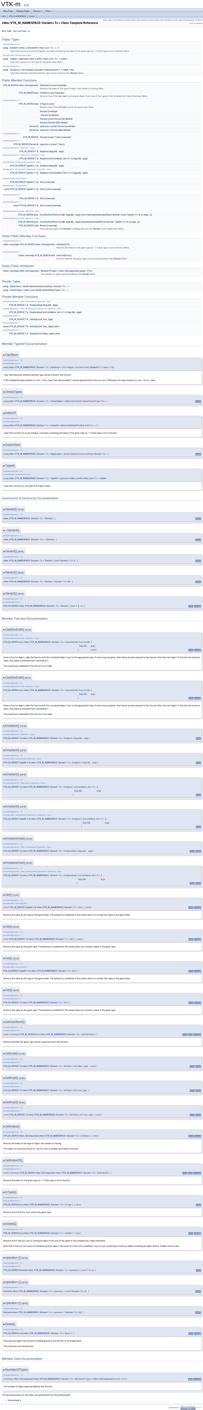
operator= (45, 126)
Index (63, 59)
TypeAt (13, 59)
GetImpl (33, 319)
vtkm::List (44, 48)
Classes (36, 11)
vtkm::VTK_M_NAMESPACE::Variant (26, 367)
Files (48, 11)
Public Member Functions (122, 20)
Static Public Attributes (163, 20)
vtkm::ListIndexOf (28, 48)
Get (42, 182)
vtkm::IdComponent (28, 85)
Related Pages (23, 11)
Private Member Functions (192, 20)
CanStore (14, 70)
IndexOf (14, 48)
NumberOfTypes (49, 271)
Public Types (107, 20)
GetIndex (44, 85)
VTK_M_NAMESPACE (17, 16)
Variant (32, 16)
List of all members (195, 23)
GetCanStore (63, 255)
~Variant (44, 115)
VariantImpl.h (21, 31)
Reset (43, 225)
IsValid (43, 93)
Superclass (15, 286)
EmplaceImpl (36, 305)
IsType (43, 104)
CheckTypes (16, 290)
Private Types (177, 20)
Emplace (44, 151)
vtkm (3, 16)
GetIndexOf (62, 244)
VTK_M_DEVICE (10, 85)
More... (127, 51)
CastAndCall (46, 215)
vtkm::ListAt (35, 59)
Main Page (8, 11)
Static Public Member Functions (143, 20)
